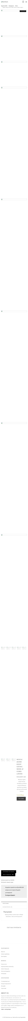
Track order (3, 988)
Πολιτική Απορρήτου (5, 971)
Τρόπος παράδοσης (5, 954)
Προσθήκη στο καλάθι (8, 872)
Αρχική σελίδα (4, 6)
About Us (3, 952)
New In (8, 882)
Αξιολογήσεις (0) (7, 907)
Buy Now (21, 799)
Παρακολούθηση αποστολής (7, 966)
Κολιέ (16, 6)
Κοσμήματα (11, 6)
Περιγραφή (6, 903)
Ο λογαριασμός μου (5, 981)
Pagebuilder (22, 1017)
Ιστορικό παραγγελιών (6, 984)
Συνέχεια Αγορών (10, 895)
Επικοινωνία (4, 964)
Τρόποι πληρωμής (5, 969)
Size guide (3, 986)
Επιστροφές (3, 973)
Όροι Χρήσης (4, 956)
